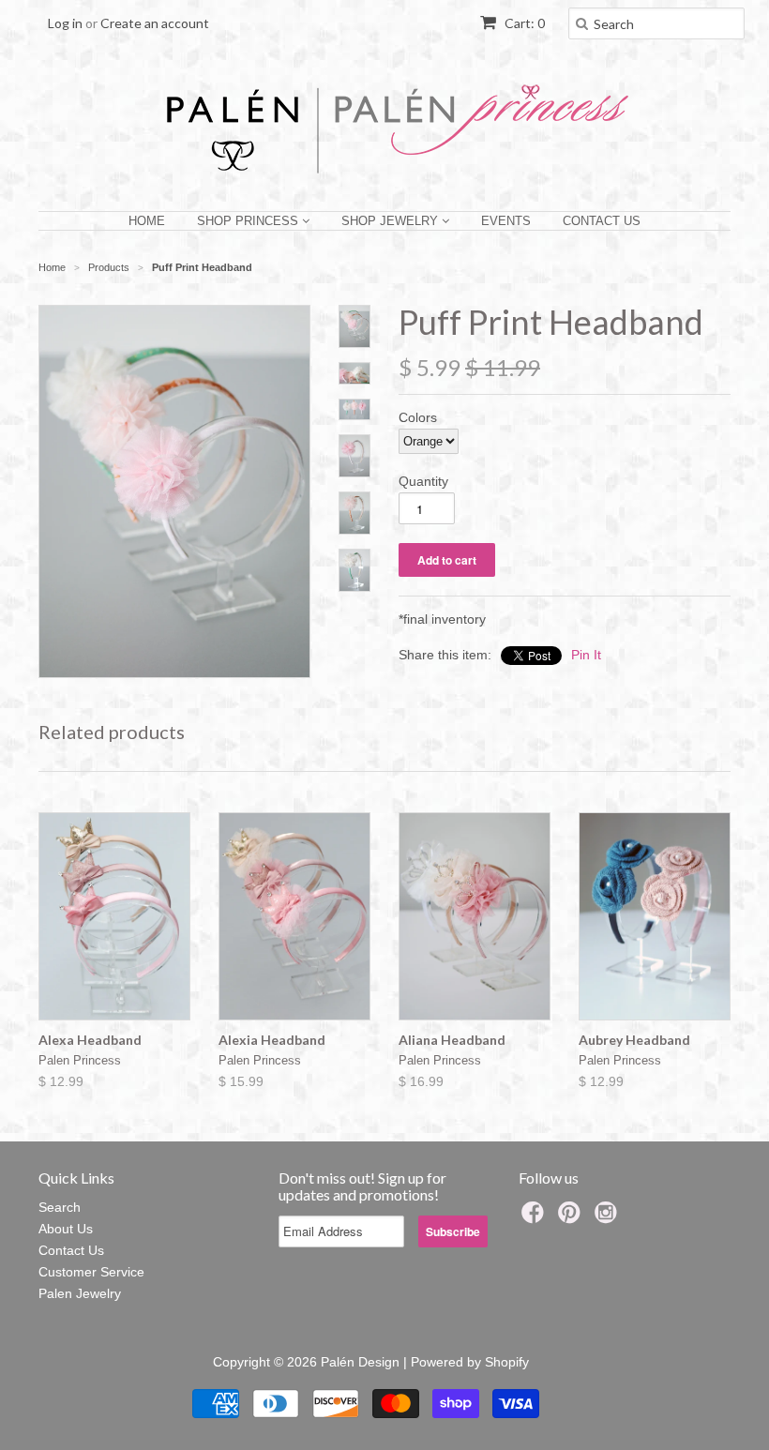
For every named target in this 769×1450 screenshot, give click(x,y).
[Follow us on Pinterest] (572, 1217)
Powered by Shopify (470, 1361)
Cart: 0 (523, 23)
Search (59, 1207)
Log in (65, 23)
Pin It (586, 654)
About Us (65, 1228)
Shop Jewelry (391, 221)
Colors (418, 417)
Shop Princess (249, 221)
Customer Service (91, 1271)
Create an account (154, 23)
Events (506, 221)
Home (146, 221)
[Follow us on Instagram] (609, 1217)
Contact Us (602, 221)
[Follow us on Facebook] (535, 1217)
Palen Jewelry (79, 1293)
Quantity (423, 481)
